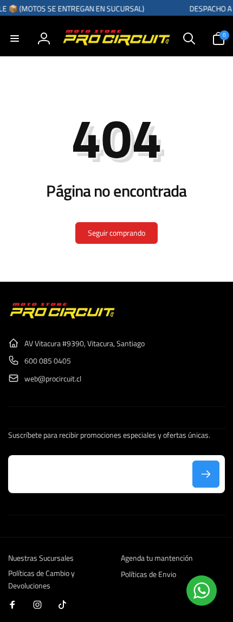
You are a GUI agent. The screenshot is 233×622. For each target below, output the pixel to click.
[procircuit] (62, 316)
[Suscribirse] (205, 474)
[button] (15, 38)
